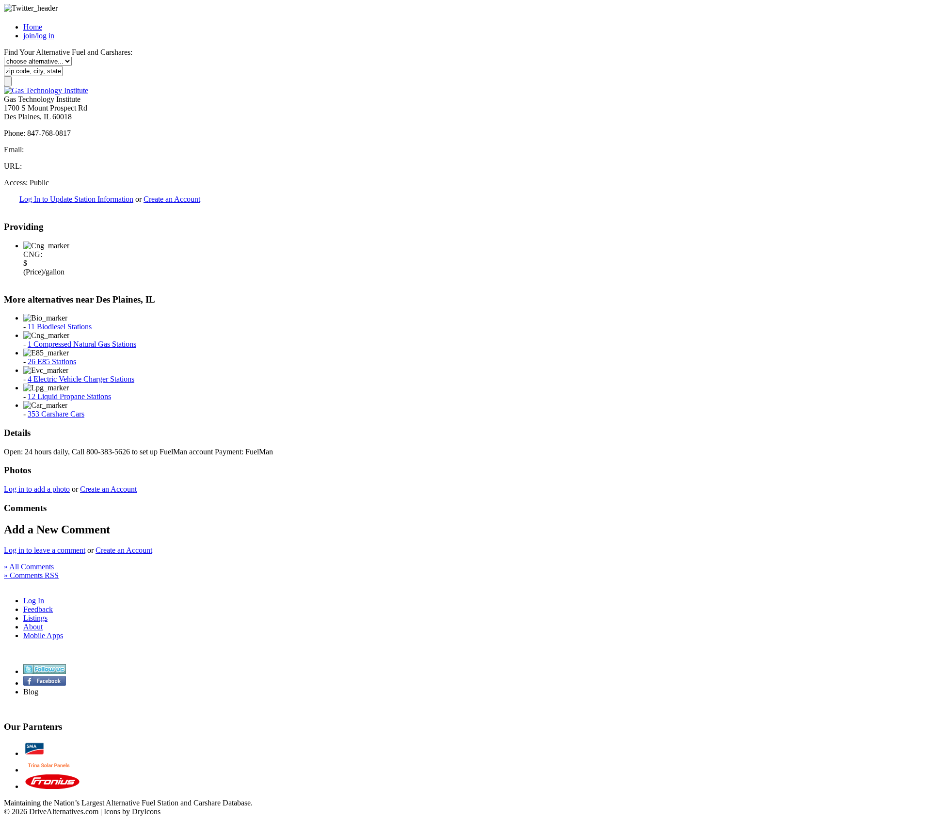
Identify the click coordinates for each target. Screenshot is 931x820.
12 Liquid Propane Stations (69, 396)
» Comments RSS (31, 575)
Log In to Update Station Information (76, 199)
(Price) (33, 272)
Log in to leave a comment (44, 550)
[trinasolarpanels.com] (48, 770)
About (33, 627)
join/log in (38, 36)
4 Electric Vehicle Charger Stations (81, 379)
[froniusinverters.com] (52, 786)
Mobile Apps (43, 635)
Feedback (38, 609)
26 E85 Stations (52, 361)
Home (32, 27)
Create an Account (172, 199)
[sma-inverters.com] (34, 753)
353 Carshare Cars (56, 414)
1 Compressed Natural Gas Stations (82, 344)
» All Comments (29, 567)
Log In (33, 600)
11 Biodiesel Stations (60, 326)
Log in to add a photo (37, 489)
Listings (35, 618)
